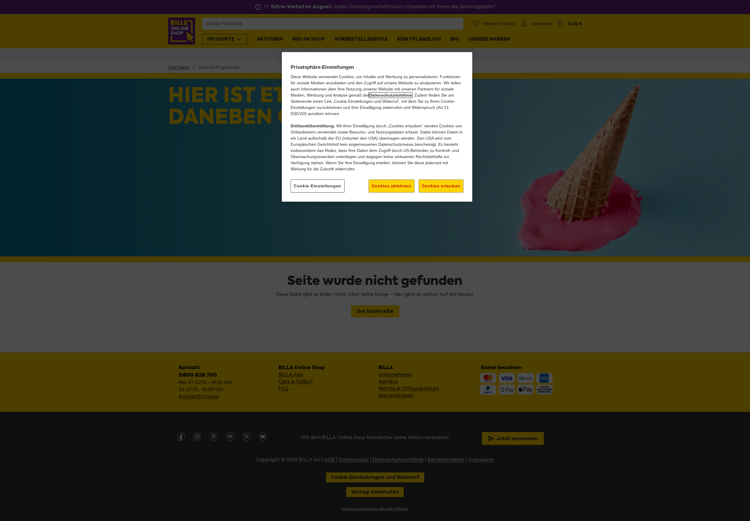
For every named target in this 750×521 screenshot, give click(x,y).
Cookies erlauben (441, 186)
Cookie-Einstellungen (317, 186)
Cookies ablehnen (391, 186)
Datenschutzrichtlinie (390, 95)
